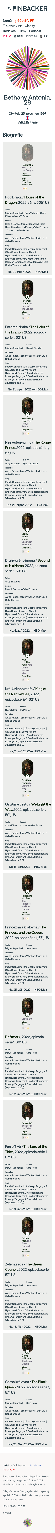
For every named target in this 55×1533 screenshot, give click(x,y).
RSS (20, 36)
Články (30, 26)
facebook (35, 1465)
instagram (9, 1469)
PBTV (7, 36)
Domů (7, 20)
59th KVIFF (14, 26)
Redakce (9, 31)
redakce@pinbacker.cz (16, 1465)
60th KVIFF (25, 20)
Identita (31, 36)
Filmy (22, 31)
